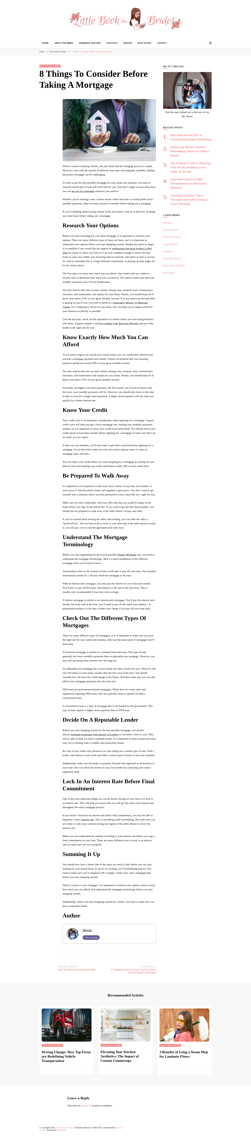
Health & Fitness (172, 237)
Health (127, 43)
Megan (87, 930)
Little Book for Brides (64, 1128)
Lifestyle (112, 43)
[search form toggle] (210, 43)
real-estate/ (169, 272)
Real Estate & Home (50, 66)
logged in (86, 1105)
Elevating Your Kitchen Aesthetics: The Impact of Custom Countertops (120, 1056)
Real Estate (144, 43)
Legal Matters (170, 244)
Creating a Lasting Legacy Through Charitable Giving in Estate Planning (189, 199)
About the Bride (63, 43)
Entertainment (170, 229)
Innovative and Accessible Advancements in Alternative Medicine (188, 183)
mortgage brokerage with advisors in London (94, 734)
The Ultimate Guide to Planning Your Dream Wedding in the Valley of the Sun (190, 167)
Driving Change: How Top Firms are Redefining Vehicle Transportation (66, 1056)
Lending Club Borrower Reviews (121, 323)
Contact (162, 43)
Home (45, 43)
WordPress (61, 1130)
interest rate (87, 819)
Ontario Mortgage (126, 554)
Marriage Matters (90, 43)
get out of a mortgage (83, 191)
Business (167, 222)
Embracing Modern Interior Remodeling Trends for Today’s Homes (190, 151)
